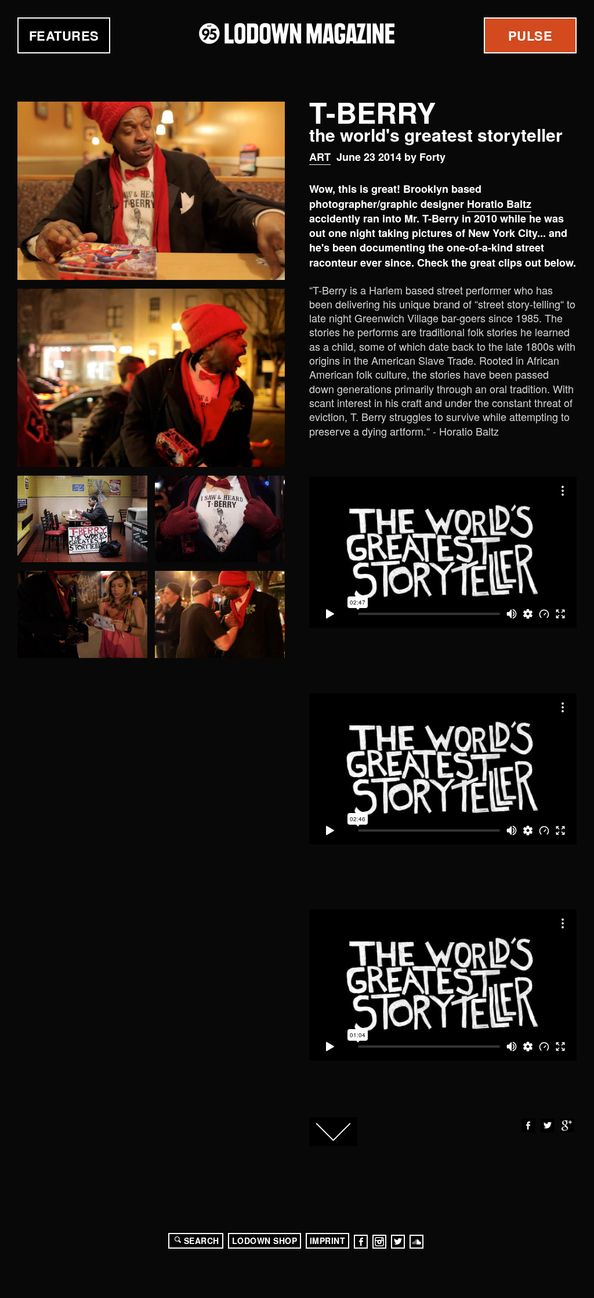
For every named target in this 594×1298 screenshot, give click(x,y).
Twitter (548, 1125)
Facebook (528, 1125)
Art (320, 156)
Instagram (379, 1242)
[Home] (297, 33)
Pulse (530, 35)
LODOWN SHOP (265, 1240)
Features (64, 35)
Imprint (328, 1240)
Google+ (567, 1125)
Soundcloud (416, 1242)
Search (201, 1240)
